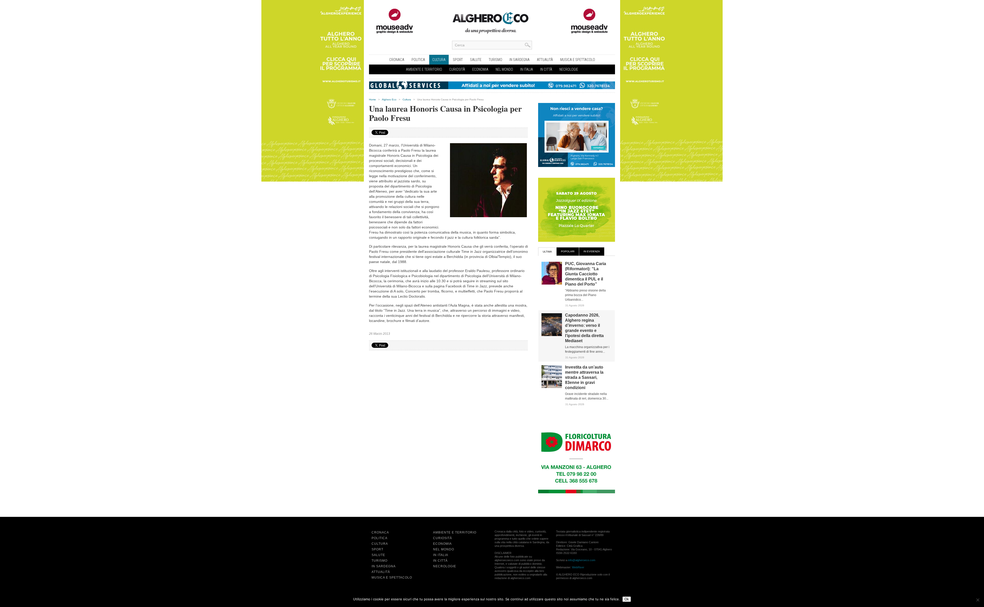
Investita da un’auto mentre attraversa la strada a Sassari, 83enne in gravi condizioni (584, 377)
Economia (480, 69)
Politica (418, 60)
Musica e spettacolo (577, 60)
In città (546, 69)
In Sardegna (519, 60)
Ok (626, 599)
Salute (475, 60)
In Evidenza (591, 251)
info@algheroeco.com (581, 560)
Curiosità (457, 69)
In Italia (526, 69)
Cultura (439, 60)
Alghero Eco (389, 99)
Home (372, 99)
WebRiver (578, 567)
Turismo (495, 60)
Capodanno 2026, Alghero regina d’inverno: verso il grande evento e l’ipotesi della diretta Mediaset (584, 328)
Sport (458, 60)
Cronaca (396, 60)
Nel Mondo (504, 69)
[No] (977, 599)
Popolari (568, 251)
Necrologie (568, 69)
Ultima (547, 251)
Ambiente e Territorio (424, 69)
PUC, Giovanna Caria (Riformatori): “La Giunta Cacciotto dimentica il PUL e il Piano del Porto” (585, 273)
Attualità (545, 60)
